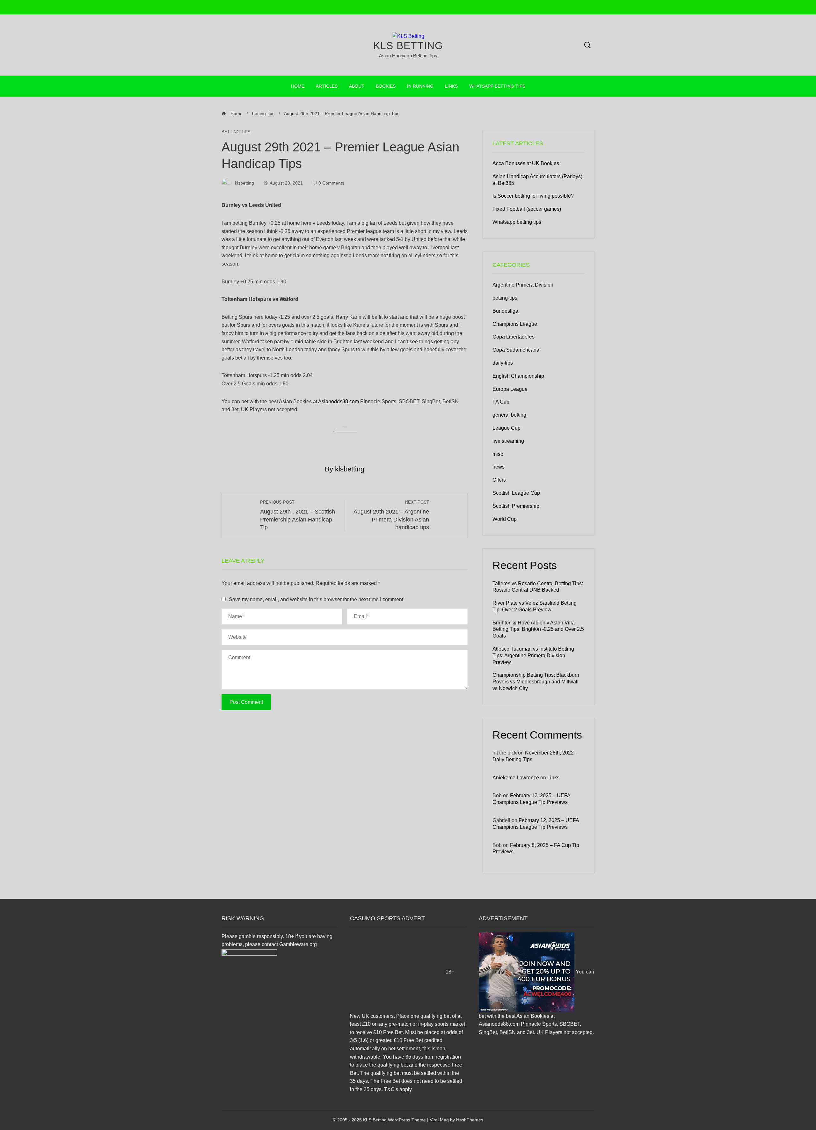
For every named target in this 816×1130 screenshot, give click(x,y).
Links (451, 86)
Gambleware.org (298, 944)
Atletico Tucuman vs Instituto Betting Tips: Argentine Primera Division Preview (533, 655)
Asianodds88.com (338, 401)
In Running (420, 86)
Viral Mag (439, 1119)
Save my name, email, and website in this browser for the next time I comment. (316, 599)
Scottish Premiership (515, 506)
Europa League (510, 389)
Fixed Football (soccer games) (526, 209)
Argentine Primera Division (522, 285)
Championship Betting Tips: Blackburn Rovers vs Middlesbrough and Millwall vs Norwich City (535, 681)
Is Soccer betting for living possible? (533, 196)
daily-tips (502, 363)
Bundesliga (505, 311)
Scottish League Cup (516, 493)
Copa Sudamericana (515, 350)
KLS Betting (408, 45)
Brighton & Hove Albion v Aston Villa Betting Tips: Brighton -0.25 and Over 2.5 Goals (538, 629)
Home (297, 86)
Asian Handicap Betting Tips (408, 55)
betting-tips (236, 132)
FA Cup (500, 402)
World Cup (504, 519)
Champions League (514, 324)
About (356, 86)
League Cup (506, 428)
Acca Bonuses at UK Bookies (525, 163)
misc (497, 454)
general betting (509, 415)
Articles (327, 86)
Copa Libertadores (513, 336)
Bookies (386, 86)
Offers (499, 480)
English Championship (518, 376)
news (498, 467)
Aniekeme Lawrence (515, 777)
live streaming (508, 441)
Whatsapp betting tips (497, 86)
